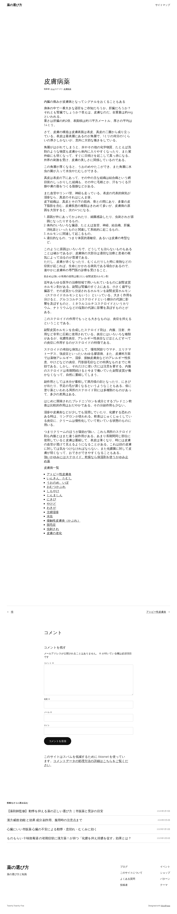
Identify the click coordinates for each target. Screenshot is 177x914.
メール (48, 712)
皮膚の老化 (54, 533)
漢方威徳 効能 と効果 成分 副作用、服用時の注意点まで (44, 820)
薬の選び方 (14, 5)
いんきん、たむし (59, 478)
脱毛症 (51, 525)
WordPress (165, 905)
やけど (51, 504)
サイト (47, 725)
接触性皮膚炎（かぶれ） (63, 520)
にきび (51, 499)
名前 (47, 699)
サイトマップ (162, 5)
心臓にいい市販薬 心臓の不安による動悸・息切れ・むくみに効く (52, 829)
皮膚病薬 (67, 89)
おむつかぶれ (56, 487)
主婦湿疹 (53, 512)
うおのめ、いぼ (58, 483)
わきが (51, 508)
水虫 (50, 516)
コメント (49, 663)
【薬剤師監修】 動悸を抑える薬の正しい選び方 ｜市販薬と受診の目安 (55, 811)
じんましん (55, 495)
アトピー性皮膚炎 (59, 474)
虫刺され (53, 529)
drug (53, 89)
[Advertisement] (88, 38)
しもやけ (53, 491)
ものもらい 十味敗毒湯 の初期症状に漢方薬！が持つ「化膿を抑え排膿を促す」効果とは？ (69, 838)
